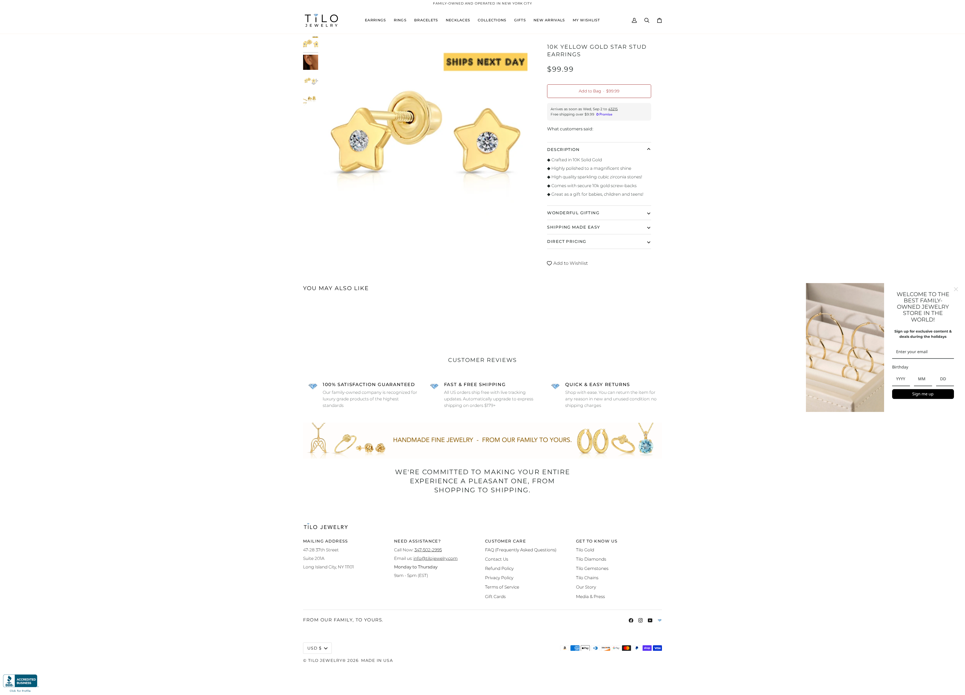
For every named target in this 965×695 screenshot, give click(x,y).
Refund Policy (499, 568)
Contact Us (496, 559)
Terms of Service (502, 587)
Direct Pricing (566, 241)
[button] (375, 20)
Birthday (900, 367)
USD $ (314, 648)
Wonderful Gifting (573, 212)
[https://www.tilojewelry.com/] (659, 620)
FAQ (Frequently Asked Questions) (520, 549)
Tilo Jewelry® (327, 660)
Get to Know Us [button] (596, 541)
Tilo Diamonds (591, 559)
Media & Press (590, 596)
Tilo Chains (587, 577)
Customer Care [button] (505, 541)
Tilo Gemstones (592, 568)
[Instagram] (640, 620)
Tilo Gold (585, 549)
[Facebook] (631, 620)
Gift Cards (495, 596)
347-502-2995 (428, 549)
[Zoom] (423, 141)
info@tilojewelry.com (435, 558)
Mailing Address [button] (325, 541)
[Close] (956, 289)
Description (563, 149)
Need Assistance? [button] (417, 541)
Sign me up (923, 394)
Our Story (586, 587)
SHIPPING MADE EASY (573, 227)
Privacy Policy (499, 577)
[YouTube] (650, 620)
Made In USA (377, 660)
